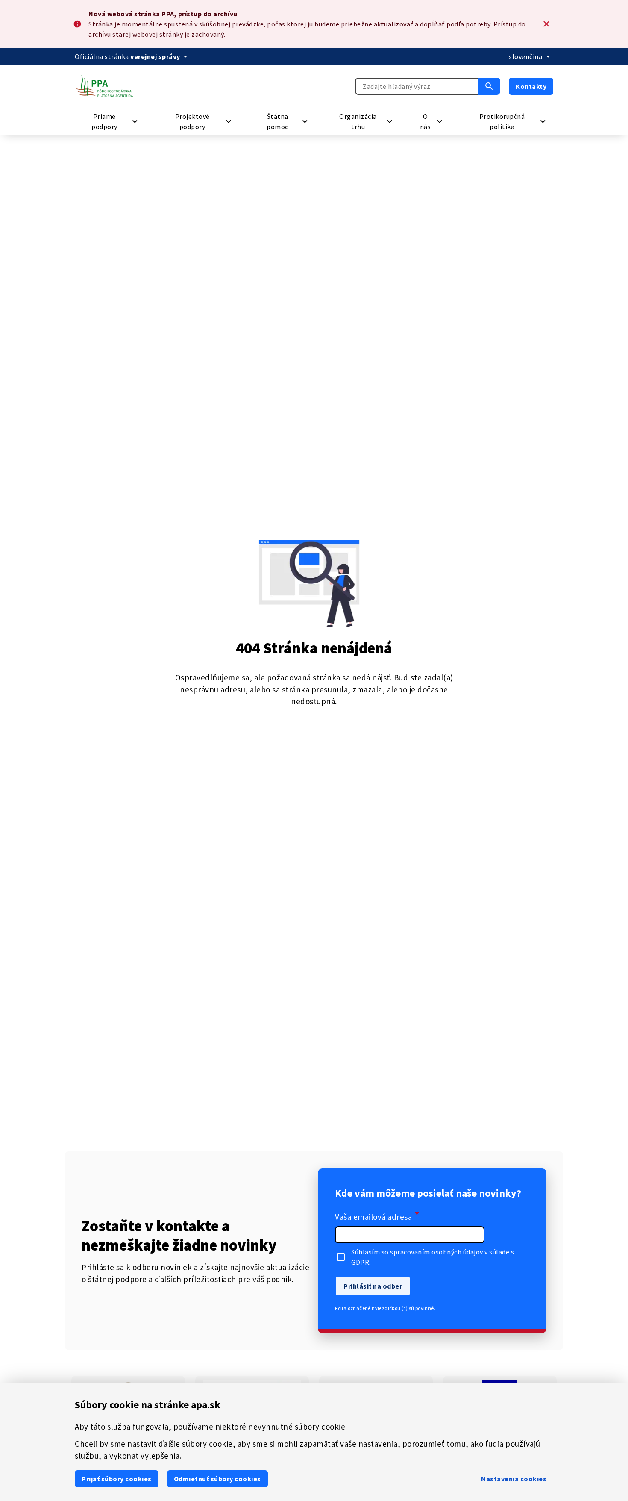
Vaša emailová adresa (377, 1216)
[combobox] (416, 86)
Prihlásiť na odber (372, 1286)
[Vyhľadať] (489, 86)
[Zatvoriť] (546, 24)
